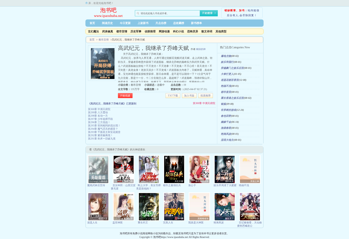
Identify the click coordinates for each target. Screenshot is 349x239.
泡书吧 (108, 10)
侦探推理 (150, 31)
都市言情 (121, 31)
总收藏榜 (178, 23)
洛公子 (192, 185)
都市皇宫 (226, 92)
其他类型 (221, 31)
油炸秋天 (229, 181)
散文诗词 (206, 31)
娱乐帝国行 (227, 62)
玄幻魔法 (93, 31)
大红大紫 (178, 181)
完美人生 (168, 222)
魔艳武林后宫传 (96, 185)
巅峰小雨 (128, 181)
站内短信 (253, 10)
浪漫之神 (254, 181)
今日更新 (125, 23)
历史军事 (136, 31)
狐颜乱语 (128, 218)
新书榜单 (196, 23)
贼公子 (154, 218)
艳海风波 (226, 134)
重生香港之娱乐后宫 (232, 98)
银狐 (223, 104)
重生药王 (143, 222)
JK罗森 (154, 181)
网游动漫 (164, 31)
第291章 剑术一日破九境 (101, 138)
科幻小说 (178, 31)
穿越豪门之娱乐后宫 (232, 68)
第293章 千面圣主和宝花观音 (104, 132)
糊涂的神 (201, 49)
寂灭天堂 (103, 218)
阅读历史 (107, 23)
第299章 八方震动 (98, 112)
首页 (92, 23)
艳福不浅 (226, 86)
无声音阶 (254, 218)
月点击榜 (160, 23)
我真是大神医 (196, 222)
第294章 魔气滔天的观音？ (103, 128)
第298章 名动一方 (98, 115)
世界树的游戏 (228, 110)
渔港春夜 (226, 128)
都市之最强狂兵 (172, 185)
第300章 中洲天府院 (204, 103)
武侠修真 (107, 31)
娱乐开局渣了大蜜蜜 (225, 185)
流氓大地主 (227, 140)
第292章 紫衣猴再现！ (100, 135)
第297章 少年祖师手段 (100, 119)
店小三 (104, 181)
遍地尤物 (226, 56)
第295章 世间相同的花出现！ (104, 125)
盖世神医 (118, 222)
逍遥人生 (92, 222)
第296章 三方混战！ (99, 122)
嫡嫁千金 (226, 122)
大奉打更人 (227, 74)
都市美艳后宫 (201, 181)
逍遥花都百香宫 (230, 80)
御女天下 (229, 218)
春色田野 (226, 116)
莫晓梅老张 (203, 218)
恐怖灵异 (192, 31)
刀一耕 (180, 218)
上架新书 (143, 23)
